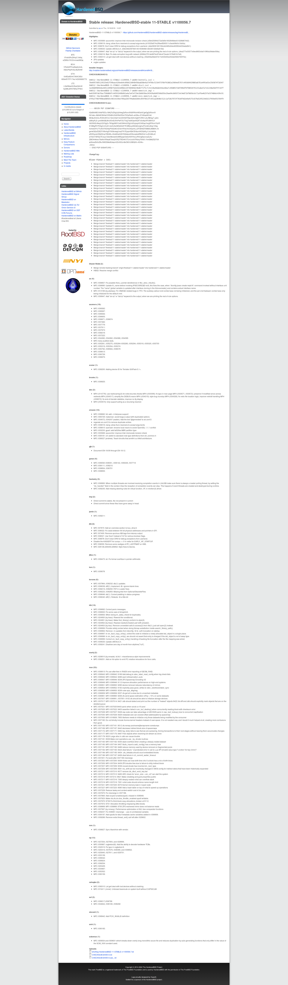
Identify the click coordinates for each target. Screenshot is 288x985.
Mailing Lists (69, 153)
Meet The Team (70, 159)
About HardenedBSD (72, 126)
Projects (67, 162)
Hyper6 (153, 977)
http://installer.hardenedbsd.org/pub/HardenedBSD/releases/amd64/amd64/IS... (121, 70)
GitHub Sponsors (73, 48)
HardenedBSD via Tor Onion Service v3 (70, 206)
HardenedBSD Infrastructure (70, 134)
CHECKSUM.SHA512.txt (102, 954)
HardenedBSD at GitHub (72, 191)
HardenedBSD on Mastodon (69, 200)
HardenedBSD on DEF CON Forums (71, 211)
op (100, 28)
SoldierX (129, 979)
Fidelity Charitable (73, 50)
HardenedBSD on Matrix (71, 215)
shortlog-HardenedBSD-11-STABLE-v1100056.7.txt (113, 951)
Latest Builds (69, 130)
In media (67, 166)
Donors (67, 147)
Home (66, 123)
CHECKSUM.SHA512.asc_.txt (104, 957)
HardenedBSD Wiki (72, 150)
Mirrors (66, 138)
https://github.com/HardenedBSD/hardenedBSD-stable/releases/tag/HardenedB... (156, 32)
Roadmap (68, 156)
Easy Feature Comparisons (69, 143)
